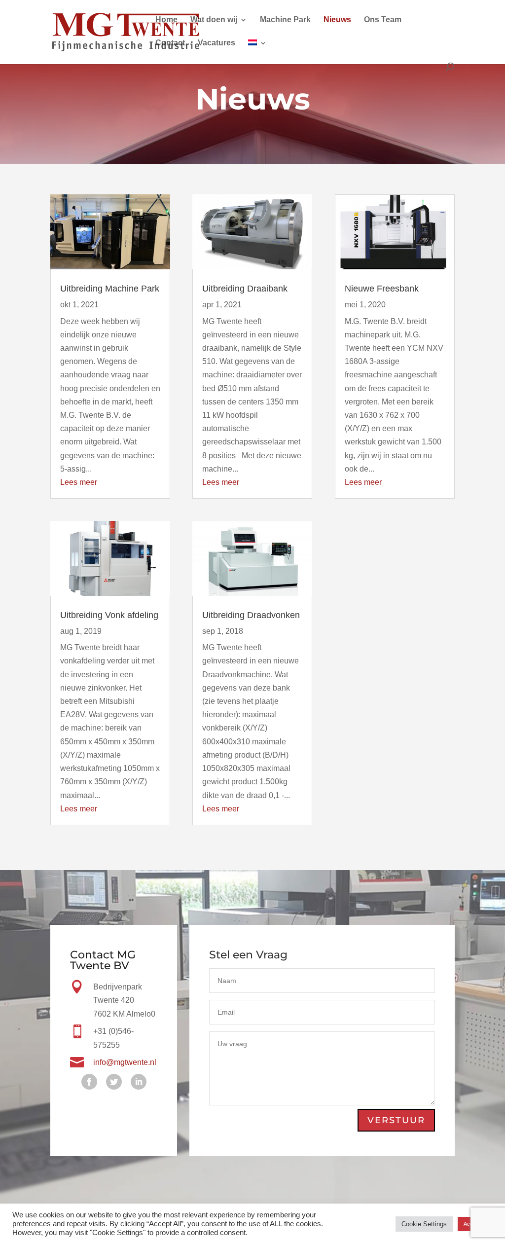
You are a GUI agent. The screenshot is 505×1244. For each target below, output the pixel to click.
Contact (170, 43)
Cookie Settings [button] (424, 1225)
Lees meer (78, 482)
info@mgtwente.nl (124, 1062)
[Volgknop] (89, 1082)
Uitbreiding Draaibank (245, 288)
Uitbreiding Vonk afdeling (109, 615)
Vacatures (216, 43)
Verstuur (396, 1120)
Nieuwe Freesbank (382, 288)
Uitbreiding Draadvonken (251, 615)
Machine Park (285, 20)
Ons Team (382, 20)
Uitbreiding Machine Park (109, 288)
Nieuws (337, 20)
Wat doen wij (213, 20)
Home (166, 20)
